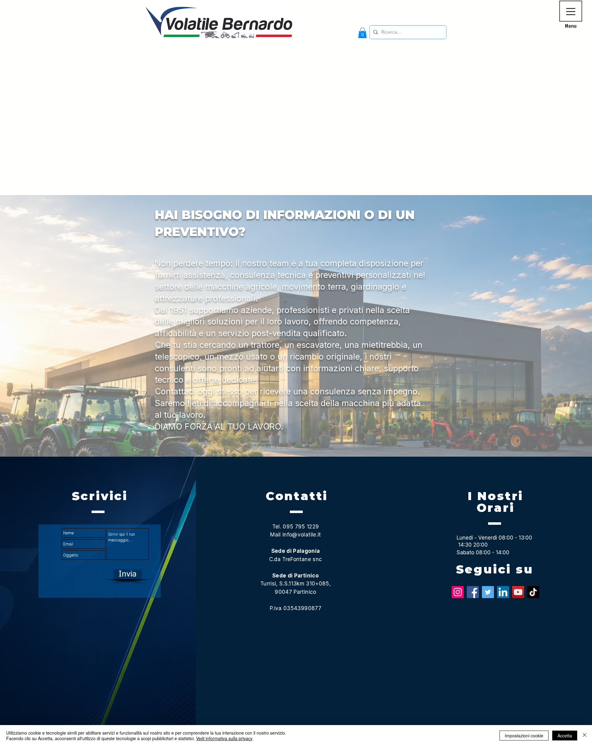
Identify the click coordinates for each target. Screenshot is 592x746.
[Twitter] (488, 592)
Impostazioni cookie (524, 735)
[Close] (584, 735)
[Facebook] (473, 592)
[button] (362, 32)
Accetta (564, 735)
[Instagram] (458, 592)
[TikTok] (533, 592)
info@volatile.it (301, 535)
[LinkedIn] (503, 592)
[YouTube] (518, 592)
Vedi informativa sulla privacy (224, 738)
